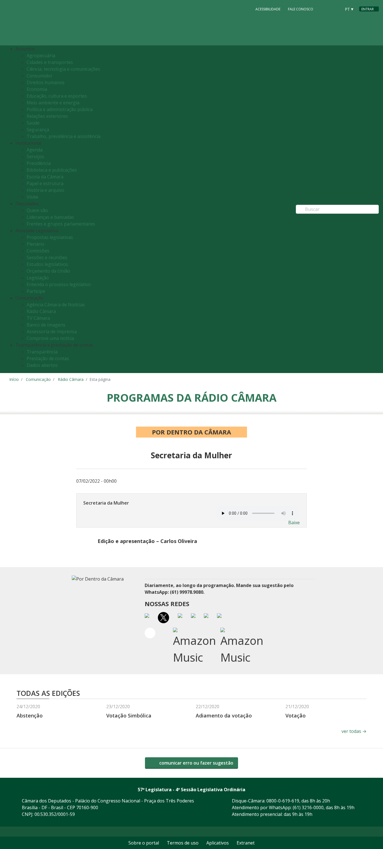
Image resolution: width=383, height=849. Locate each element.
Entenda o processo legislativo (59, 284)
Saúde (33, 123)
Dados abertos (42, 365)
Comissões (38, 251)
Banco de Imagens (46, 325)
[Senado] (335, 8)
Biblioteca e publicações (52, 170)
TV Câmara (38, 318)
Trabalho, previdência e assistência (63, 136)
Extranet (246, 843)
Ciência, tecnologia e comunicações (63, 69)
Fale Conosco (300, 9)
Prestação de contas (48, 358)
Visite (32, 197)
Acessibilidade (267, 9)
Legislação (38, 278)
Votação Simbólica (128, 715)
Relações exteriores (47, 116)
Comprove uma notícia (50, 338)
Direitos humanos (45, 82)
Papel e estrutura (45, 183)
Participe (36, 291)
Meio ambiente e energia (53, 103)
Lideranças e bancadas (50, 217)
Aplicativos (217, 843)
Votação (295, 715)
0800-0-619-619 (282, 801)
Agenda (35, 150)
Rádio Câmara (41, 311)
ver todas (354, 731)
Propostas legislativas (50, 237)
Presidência (39, 163)
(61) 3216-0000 (308, 807)
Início (14, 379)
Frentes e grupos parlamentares (61, 224)
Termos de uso (183, 843)
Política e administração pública (60, 109)
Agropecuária (41, 55)
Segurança (38, 129)
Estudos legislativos (47, 264)
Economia (37, 89)
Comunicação (38, 379)
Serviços (35, 156)
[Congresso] (324, 8)
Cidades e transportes (50, 62)
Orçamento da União (48, 271)
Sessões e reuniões (47, 257)
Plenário (35, 244)
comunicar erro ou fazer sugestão (195, 763)
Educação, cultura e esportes (57, 96)
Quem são (37, 210)
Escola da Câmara (45, 177)
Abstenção (30, 715)
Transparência (42, 352)
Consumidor (39, 76)
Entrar (367, 9)
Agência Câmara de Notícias (56, 305)
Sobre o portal (143, 843)
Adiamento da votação (224, 715)
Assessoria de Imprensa (52, 331)
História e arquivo (45, 190)
